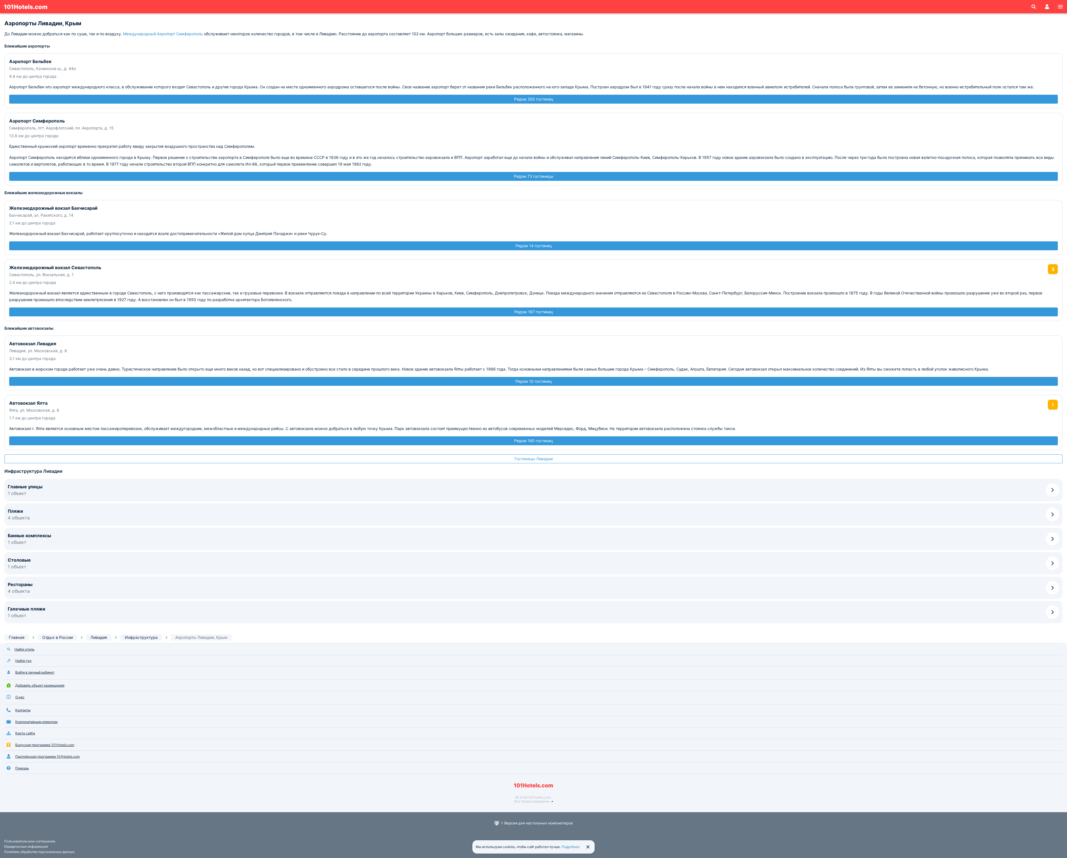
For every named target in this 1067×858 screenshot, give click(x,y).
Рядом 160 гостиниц (533, 440)
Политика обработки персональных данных (39, 852)
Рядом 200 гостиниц (533, 99)
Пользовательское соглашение (29, 841)
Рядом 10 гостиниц (533, 381)
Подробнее (571, 847)
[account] (1047, 6)
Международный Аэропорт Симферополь (163, 33)
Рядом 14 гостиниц (533, 245)
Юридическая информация (26, 846)
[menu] (1060, 6)
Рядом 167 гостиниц (533, 311)
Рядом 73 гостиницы (534, 176)
